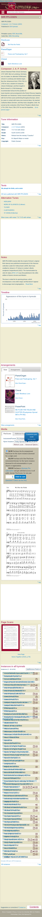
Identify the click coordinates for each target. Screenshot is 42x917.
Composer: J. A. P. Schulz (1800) (11, 24)
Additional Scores (21, 434)
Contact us (22, 907)
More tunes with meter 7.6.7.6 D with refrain (16, 217)
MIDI (10, 36)
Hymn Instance (8, 441)
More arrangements (7, 425)
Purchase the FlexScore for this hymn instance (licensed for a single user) (19, 453)
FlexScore (5, 40)
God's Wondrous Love (15, 64)
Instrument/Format (9, 438)
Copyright (9, 912)
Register (36, 7)
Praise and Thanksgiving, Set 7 (18, 54)
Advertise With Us (29, 912)
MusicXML (19, 34)
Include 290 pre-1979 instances (11, 861)
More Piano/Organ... (21, 383)
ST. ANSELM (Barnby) (11, 213)
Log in (29, 7)
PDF (13, 34)
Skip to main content (6, 1)
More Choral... (19, 398)
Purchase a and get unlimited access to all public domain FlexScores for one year (20, 470)
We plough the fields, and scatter (12, 188)
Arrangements (15, 370)
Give (20, 914)
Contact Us (20, 912)
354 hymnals (14, 26)
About (3, 912)
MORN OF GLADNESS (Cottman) (14, 204)
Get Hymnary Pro (26, 914)
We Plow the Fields (14, 44)
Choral (4, 59)
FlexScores (7, 434)
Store (5, 370)
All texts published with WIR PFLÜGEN (14, 194)
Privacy (14, 912)
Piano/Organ (6, 49)
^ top (39, 115)
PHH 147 (15, 273)
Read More (29, 284)
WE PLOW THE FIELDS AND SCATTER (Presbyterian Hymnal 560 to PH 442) (26, 412)
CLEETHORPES (9, 210)
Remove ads (5, 4)
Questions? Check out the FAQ (16, 480)
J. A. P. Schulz (16, 127)
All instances (5, 864)
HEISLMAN (7, 201)
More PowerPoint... (20, 419)
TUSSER (7, 207)
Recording (15, 36)
